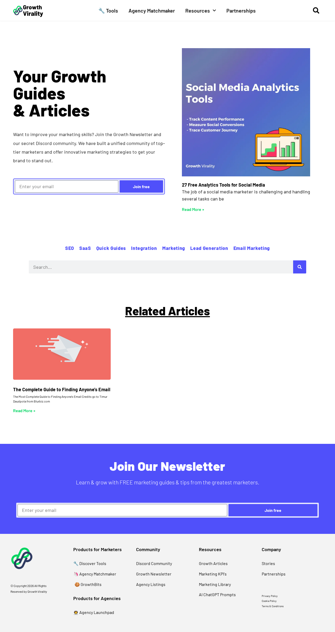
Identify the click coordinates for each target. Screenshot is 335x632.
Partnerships (241, 10)
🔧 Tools (108, 10)
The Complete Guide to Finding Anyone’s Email (61, 389)
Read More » (193, 209)
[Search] (299, 266)
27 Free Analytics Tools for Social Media (223, 185)
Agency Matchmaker (152, 10)
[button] (316, 10)
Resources (197, 10)
